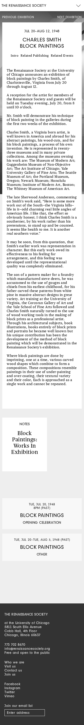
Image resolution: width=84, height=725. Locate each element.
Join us (10, 674)
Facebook (12, 684)
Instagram (12, 688)
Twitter (9, 692)
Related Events (62, 55)
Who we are (14, 662)
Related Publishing (35, 55)
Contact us (13, 670)
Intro (15, 55)
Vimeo (9, 696)
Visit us (10, 666)
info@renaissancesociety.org (27, 648)
